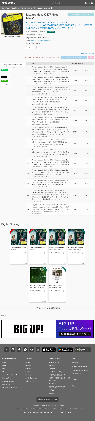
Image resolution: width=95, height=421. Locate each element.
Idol (3, 372)
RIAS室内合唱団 (63, 25)
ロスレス (31, 48)
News (45, 8)
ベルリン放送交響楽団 (39, 28)
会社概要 (52, 365)
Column (28, 368)
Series (27, 362)
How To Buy (88, 53)
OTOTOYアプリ (54, 384)
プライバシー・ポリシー (57, 372)
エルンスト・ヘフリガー (55, 22)
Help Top (75, 362)
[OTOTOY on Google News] (38, 349)
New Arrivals (31, 8)
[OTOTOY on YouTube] (31, 349)
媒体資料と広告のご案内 (57, 387)
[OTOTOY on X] (6, 349)
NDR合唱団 (50, 25)
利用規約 (52, 368)
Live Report (29, 375)
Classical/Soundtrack (9, 387)
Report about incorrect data (13, 64)
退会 (73, 386)
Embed (7, 85)
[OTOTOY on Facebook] (19, 349)
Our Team (52, 390)
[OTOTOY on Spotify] (25, 349)
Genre (6, 358)
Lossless (51, 32)
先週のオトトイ (30, 381)
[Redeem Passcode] (91, 3)
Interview (28, 365)
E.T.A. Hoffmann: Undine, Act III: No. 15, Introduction (37, 287)
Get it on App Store (49, 349)
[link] (80, 14)
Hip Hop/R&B (6, 378)
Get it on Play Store (65, 349)
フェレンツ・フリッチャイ (62, 28)
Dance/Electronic (8, 381)
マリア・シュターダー (44, 69)
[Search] (87, 3)
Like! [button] (5, 81)
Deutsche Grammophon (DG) (41, 40)
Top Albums (15, 8)
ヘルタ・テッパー (35, 22)
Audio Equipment (31, 378)
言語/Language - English (48, 399)
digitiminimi (58, 412)
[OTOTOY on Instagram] (13, 349)
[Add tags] (38, 47)
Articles (39, 8)
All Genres (12, 358)
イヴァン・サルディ (60, 132)
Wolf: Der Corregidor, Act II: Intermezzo (56, 286)
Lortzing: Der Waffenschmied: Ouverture (56, 248)
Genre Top (5, 8)
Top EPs (23, 8)
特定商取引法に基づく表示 (58, 375)
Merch (50, 8)
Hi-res (4, 362)
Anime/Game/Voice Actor (11, 375)
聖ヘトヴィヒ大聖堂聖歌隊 (60, 71)
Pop (3, 368)
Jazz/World (6, 384)
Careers (51, 393)
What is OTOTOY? (54, 362)
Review (27, 372)
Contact (74, 379)
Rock (4, 365)
